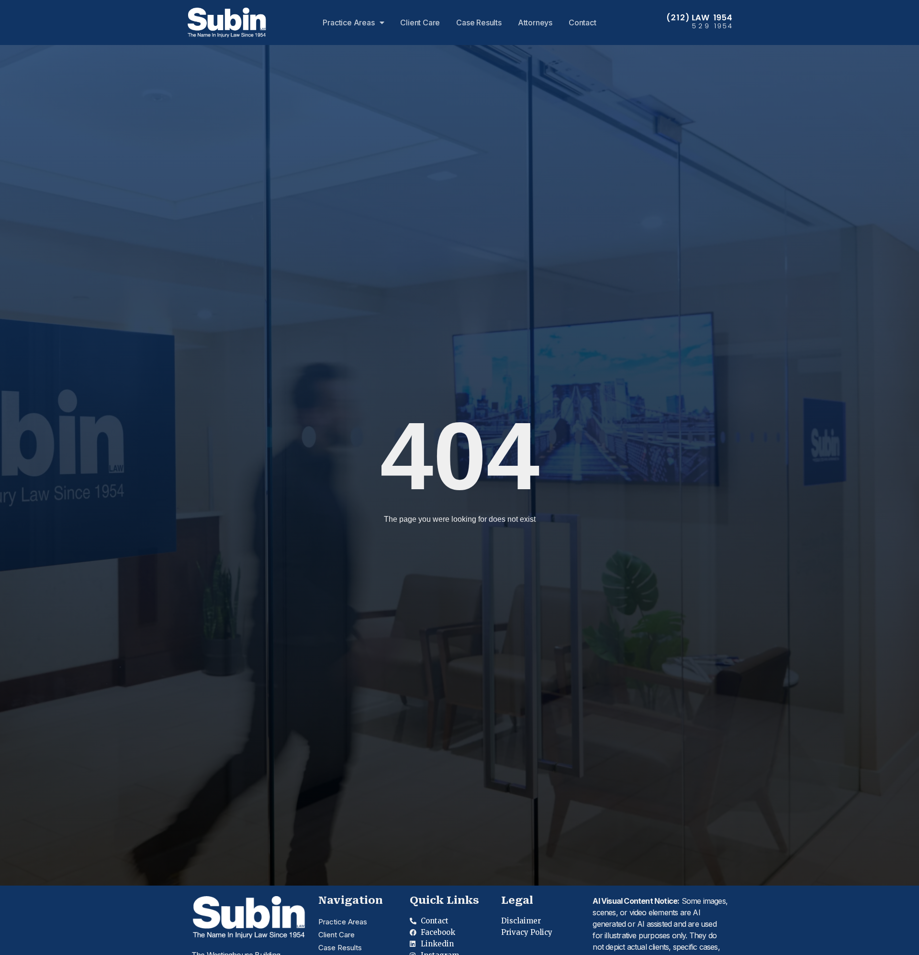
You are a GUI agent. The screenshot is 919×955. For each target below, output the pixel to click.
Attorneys (535, 22)
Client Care (420, 22)
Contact (582, 22)
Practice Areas (348, 22)
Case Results (479, 22)
